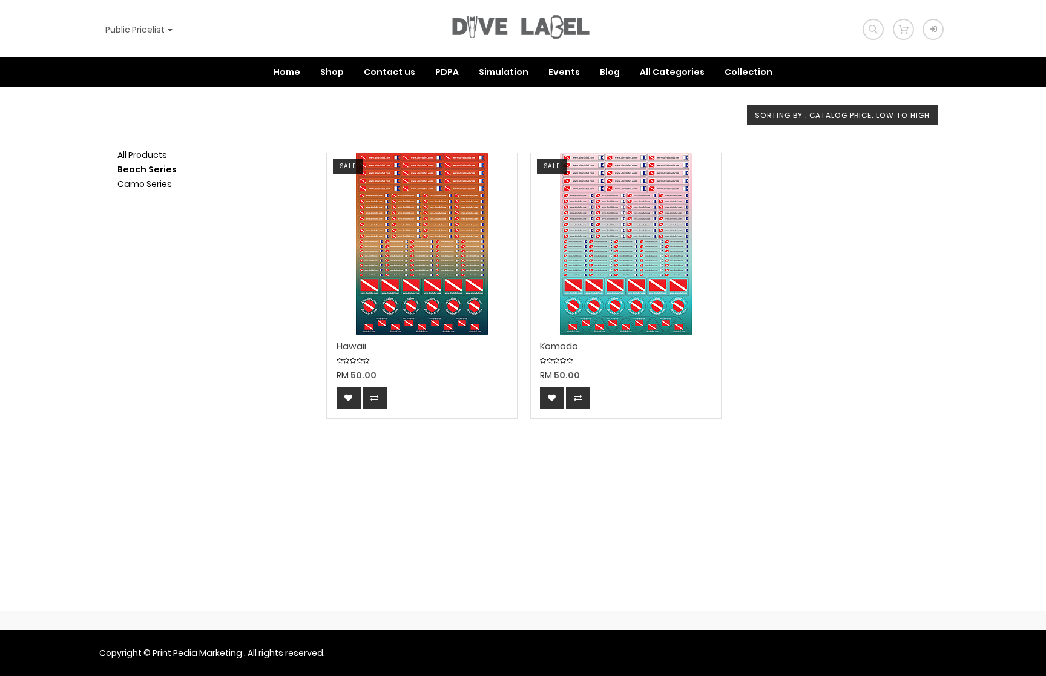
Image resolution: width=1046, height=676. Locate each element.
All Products (142, 155)
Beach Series (147, 169)
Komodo (559, 346)
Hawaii (351, 346)
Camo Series (144, 184)
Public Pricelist (135, 30)
